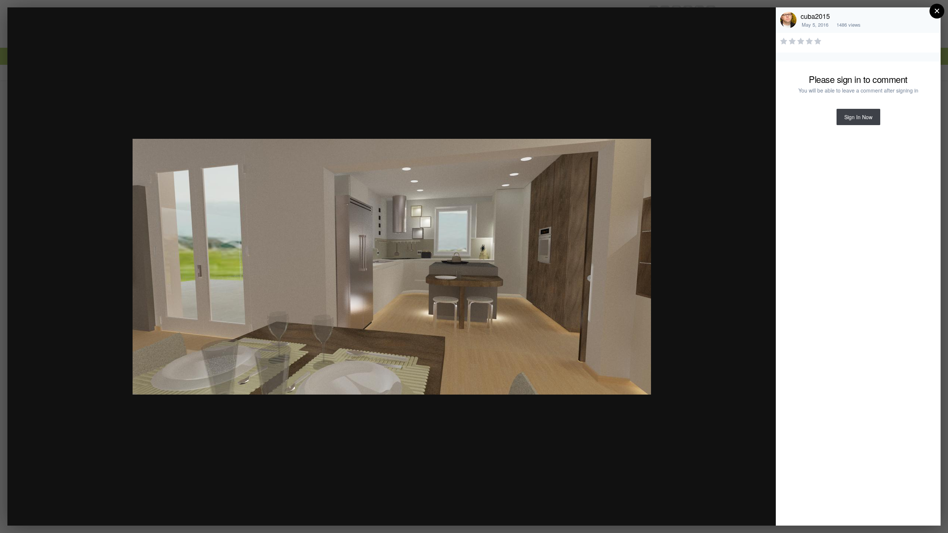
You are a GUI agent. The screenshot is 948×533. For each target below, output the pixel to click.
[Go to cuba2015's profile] (788, 20)
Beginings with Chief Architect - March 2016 (104, 27)
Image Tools (701, 512)
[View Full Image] (763, 21)
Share (751, 512)
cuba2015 (815, 16)
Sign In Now (858, 117)
